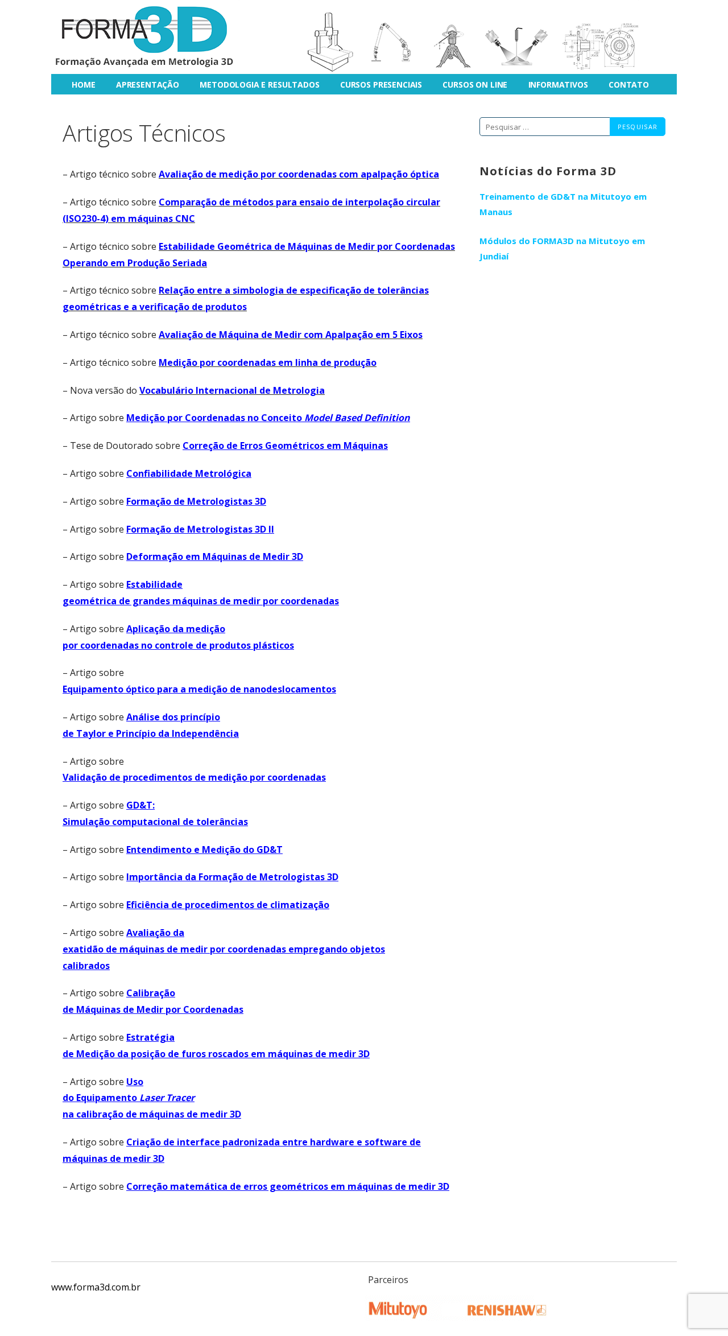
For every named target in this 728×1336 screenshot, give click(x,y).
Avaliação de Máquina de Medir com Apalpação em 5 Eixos (291, 334)
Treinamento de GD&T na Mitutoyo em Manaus (563, 204)
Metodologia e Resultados (259, 84)
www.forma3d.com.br (95, 1287)
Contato (629, 84)
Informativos (558, 84)
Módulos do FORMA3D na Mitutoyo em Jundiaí (562, 248)
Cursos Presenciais (381, 84)
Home (83, 84)
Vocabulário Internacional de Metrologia (232, 390)
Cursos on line (474, 84)
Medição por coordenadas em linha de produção (268, 362)
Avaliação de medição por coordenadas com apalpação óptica (299, 174)
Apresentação (147, 84)
